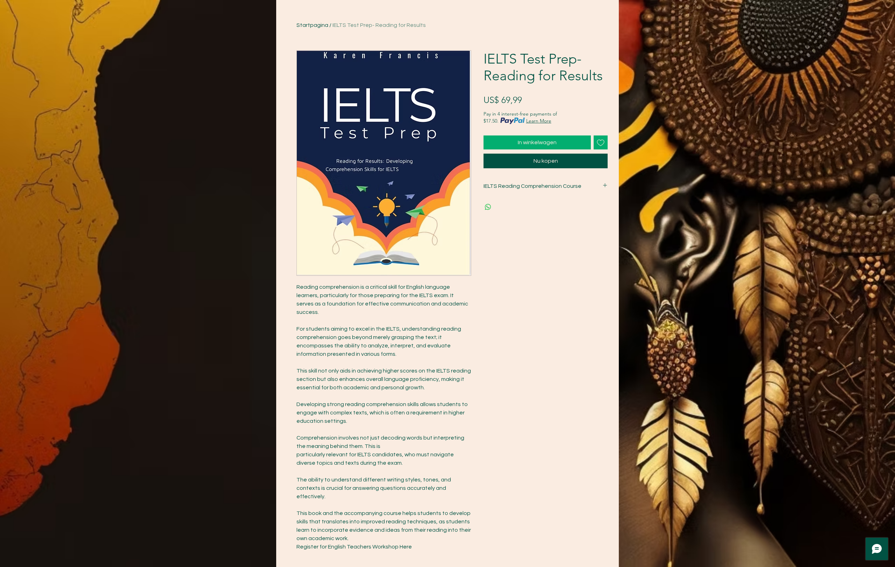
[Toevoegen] (601, 142)
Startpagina (312, 25)
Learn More (538, 121)
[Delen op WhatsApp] (488, 207)
